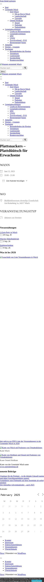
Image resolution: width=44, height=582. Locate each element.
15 (35, 519)
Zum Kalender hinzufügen (15, 181)
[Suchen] (25, 67)
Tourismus (9, 49)
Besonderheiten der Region (20, 51)
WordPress (21, 553)
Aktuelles (8, 45)
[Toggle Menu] (1, 536)
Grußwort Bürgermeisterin (20, 32)
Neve (2, 553)
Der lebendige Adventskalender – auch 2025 (17, 485)
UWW (12, 38)
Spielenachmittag (6, 245)
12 (16, 519)
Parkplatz (18, 25)
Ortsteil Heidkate (16, 21)
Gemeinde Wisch (11, 10)
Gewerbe (18, 18)
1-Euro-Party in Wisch (8, 232)
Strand (17, 23)
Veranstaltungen (11, 547)
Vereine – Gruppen (12, 47)
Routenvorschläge (17, 60)
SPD (11, 36)
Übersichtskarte (11, 549)
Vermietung (14, 53)
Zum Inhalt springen (8, 1)
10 (3, 519)
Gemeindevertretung (13, 29)
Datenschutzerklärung (13, 545)
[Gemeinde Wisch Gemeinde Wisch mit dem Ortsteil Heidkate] (11, 64)
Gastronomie (15, 56)
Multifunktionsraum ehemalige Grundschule (21, 200)
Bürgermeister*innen (18, 43)
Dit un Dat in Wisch (22, 14)
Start (6, 7)
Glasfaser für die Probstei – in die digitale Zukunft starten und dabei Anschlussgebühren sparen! (22, 477)
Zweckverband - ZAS (18, 40)
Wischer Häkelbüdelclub (9, 239)
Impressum (9, 542)
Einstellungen (36, 581)
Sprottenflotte (15, 58)
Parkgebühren (20, 27)
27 (22, 532)
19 (16, 525)
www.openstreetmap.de (9, 467)
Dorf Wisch (14, 12)
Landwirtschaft (20, 16)
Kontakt (8, 540)
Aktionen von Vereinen (13, 218)
